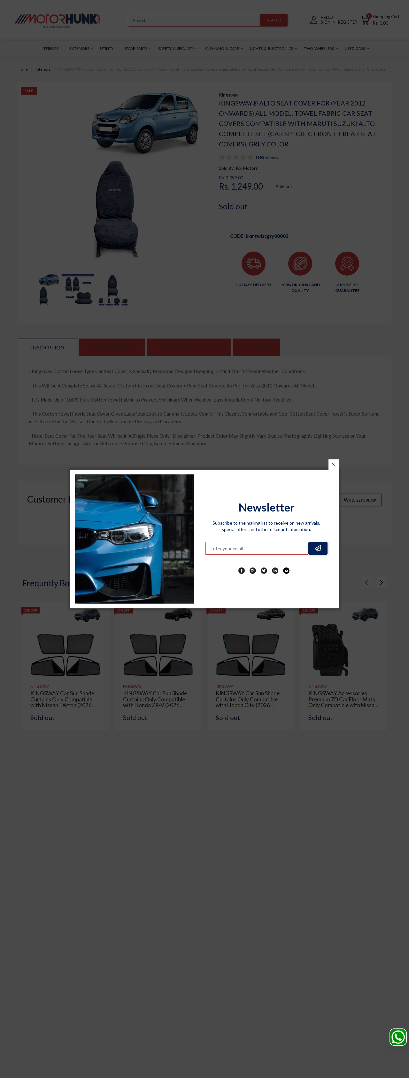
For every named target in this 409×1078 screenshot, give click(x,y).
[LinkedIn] (275, 570)
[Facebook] (241, 570)
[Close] (333, 464)
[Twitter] (264, 570)
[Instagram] (253, 570)
